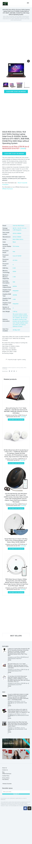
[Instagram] (29, 808)
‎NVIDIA (15, 286)
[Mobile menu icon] (28, 3)
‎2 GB (14, 276)
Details (22, 148)
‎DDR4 (14, 271)
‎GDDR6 (15, 295)
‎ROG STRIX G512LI (18, 239)
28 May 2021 (16, 330)
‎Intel (14, 251)
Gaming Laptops (18, 16)
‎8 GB (14, 268)
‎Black (14, 242)
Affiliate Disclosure (7, 188)
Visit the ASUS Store (18, 225)
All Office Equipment (12, 367)
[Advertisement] (16, 39)
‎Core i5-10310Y (17, 256)
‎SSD (14, 282)
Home (4, 16)
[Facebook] (25, 808)
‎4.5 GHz (15, 260)
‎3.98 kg (15, 311)
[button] (9, 371)
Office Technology (10, 16)
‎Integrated (15, 290)
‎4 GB (14, 299)
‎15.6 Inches (16, 246)
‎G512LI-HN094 (17, 233)
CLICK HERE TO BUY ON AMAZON (16, 91)
